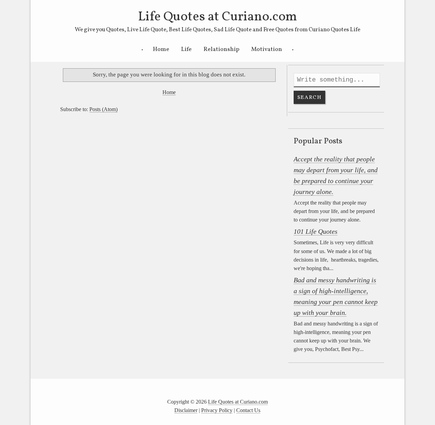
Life (186, 49)
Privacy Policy (216, 410)
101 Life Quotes (315, 231)
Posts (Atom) (103, 109)
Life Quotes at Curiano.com (217, 17)
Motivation (266, 49)
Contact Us (248, 410)
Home (161, 49)
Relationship (221, 49)
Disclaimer (185, 410)
